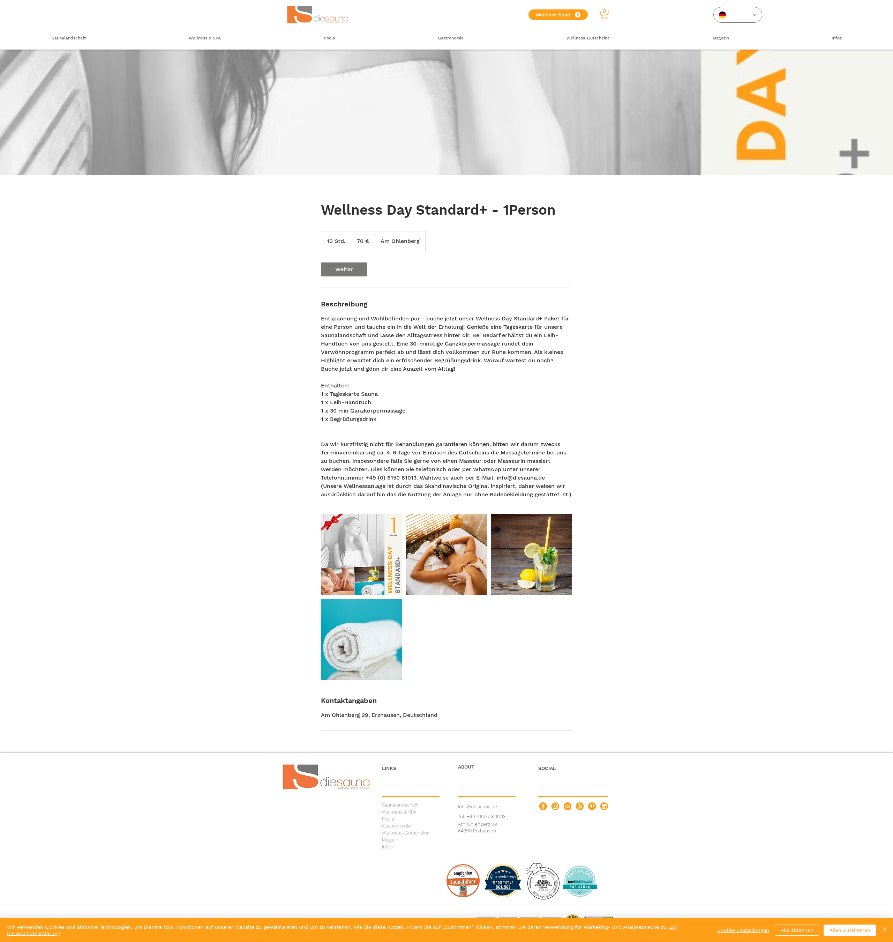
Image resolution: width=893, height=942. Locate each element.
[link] (344, 269)
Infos (387, 847)
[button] (604, 14)
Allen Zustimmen (850, 930)
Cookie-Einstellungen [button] (743, 930)
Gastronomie (396, 826)
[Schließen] (884, 930)
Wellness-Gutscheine (406, 833)
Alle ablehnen (797, 930)
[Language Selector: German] (737, 15)
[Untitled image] (361, 554)
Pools (388, 819)
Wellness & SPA (399, 812)
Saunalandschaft (400, 805)
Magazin (390, 840)
